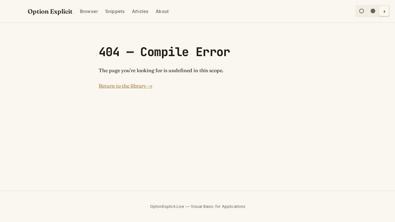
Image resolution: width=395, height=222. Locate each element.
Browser (89, 11)
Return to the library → (125, 86)
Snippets (115, 11)
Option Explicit (50, 11)
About (162, 11)
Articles (140, 11)
